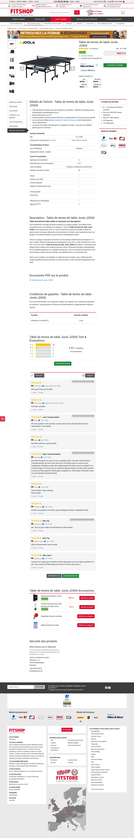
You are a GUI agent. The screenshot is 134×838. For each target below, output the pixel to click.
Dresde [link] (40, 747)
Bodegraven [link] (21, 777)
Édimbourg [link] (39, 764)
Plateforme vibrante (97, 785)
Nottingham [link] (33, 766)
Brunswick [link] (22, 747)
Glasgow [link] (12, 766)
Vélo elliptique (95, 731)
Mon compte (118, 1)
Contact (36, 1)
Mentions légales (22, 1)
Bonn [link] (10, 747)
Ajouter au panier (115, 65)
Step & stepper (95, 767)
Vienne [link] (40, 771)
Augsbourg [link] (22, 745)
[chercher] (77, 12)
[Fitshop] (22, 12)
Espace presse (72, 760)
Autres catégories (114, 19)
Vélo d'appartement (97, 734)
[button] (12, 44)
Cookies (53, 743)
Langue (109, 1)
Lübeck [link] (28, 754)
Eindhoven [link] (35, 777)
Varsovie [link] (12, 800)
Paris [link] (13, 739)
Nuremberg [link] (18, 756)
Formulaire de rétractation (54, 749)
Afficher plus (54, 576)
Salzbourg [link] (34, 771)
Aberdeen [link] (12, 764)
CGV (51, 740)
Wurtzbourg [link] (34, 758)
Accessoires (13, 126)
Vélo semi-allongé (96, 759)
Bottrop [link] (15, 747)
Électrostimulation (97, 782)
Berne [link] (14, 784)
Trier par (39, 375)
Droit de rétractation (74, 745)
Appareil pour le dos (97, 777)
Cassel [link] (39, 751)
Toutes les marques (97, 789)
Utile (34, 393)
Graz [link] (10, 771)
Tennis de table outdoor (46, 28)
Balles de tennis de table (50, 625)
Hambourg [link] (12, 751)
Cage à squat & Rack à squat (100, 770)
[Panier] (123, 12)
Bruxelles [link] (17, 789)
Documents (13, 111)
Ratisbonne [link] (26, 756)
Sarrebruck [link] (40, 756)
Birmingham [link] (24, 764)
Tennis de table (32, 28)
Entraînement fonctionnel (99, 772)
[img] (97, 65)
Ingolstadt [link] (26, 751)
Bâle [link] (10, 784)
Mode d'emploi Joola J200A (42, 280)
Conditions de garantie (14, 116)
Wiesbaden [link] (26, 758)
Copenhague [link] (13, 795)
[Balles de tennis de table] (35, 625)
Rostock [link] (33, 756)
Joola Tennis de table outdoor (64, 28)
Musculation (40, 19)
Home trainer (95, 764)
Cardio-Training (18, 19)
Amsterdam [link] (13, 777)
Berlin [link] (29, 745)
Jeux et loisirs (60, 19)
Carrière (30, 1)
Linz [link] (28, 771)
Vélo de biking (95, 752)
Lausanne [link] (20, 784)
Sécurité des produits (17, 130)
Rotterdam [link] (20, 779)
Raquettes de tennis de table (51, 616)
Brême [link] (28, 747)
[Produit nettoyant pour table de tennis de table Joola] (35, 607)
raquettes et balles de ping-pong (66, 120)
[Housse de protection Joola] (35, 598)
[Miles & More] (115, 716)
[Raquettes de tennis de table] (35, 616)
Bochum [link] (40, 745)
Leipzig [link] (23, 754)
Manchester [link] (25, 766)
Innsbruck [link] (16, 771)
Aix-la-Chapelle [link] (14, 745)
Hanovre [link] (19, 751)
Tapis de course (96, 736)
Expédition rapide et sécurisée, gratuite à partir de (43, 6)
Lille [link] (10, 739)
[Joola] (27, 42)
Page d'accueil (11, 28)
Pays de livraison (99, 1)
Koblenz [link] (11, 754)
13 (54, 345)
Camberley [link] (32, 764)
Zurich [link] (26, 784)
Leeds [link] (18, 764)
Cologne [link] (17, 754)
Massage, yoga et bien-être (87, 19)
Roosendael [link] (13, 779)
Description (13, 106)
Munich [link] (41, 754)
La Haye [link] (28, 777)
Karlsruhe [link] (33, 751)
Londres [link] (18, 766)
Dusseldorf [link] (12, 749)
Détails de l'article (15, 102)
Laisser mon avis (62, 364)
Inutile (41, 393)
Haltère (93, 754)
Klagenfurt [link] (23, 771)
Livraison (53, 745)
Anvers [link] (11, 789)
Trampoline (94, 744)
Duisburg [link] (20, 749)
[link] (104, 138)
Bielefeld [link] (34, 745)
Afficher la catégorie (86, 616)
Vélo (92, 762)
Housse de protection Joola (51, 596)
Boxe (92, 757)
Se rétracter (67, 730)
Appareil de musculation (99, 741)
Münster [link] (11, 756)
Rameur (93, 739)
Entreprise (12, 1)
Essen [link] (25, 749)
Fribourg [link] (37, 749)
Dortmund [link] (34, 747)
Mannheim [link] (34, 754)
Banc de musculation (98, 749)
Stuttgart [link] (19, 758)
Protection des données (75, 740)
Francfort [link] (31, 749)
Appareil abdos (96, 775)
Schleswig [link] (12, 758)
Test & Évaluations (16, 122)
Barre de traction (96, 780)
